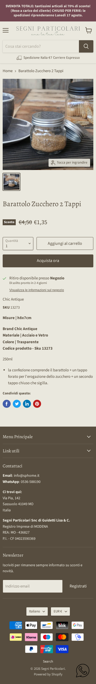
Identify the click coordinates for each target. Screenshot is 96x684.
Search (48, 661)
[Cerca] (86, 46)
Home (8, 71)
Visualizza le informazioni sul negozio (36, 290)
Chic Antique (13, 299)
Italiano (34, 611)
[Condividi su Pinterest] (37, 404)
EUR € (58, 611)
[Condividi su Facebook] (7, 404)
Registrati (78, 586)
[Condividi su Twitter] (17, 404)
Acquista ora (48, 261)
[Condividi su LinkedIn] (27, 404)
